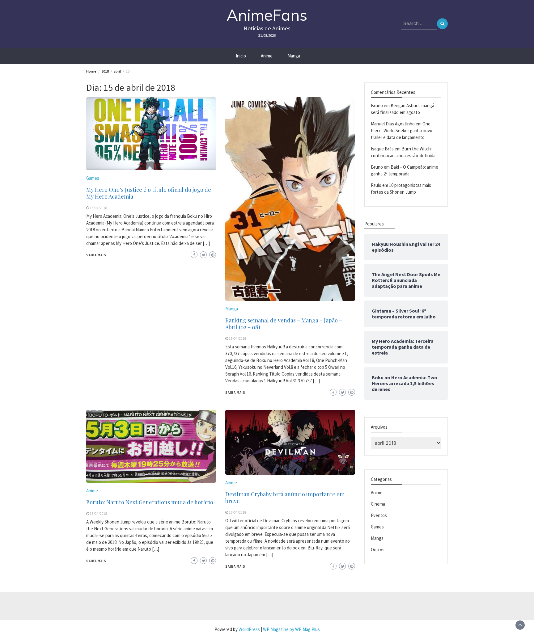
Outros (377, 550)
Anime (267, 56)
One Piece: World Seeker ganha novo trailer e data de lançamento (401, 130)
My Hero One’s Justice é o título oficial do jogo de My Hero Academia (148, 193)
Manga (293, 56)
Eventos (379, 515)
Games (92, 178)
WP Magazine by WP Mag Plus (291, 629)
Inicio (241, 56)
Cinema (378, 504)
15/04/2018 (98, 208)
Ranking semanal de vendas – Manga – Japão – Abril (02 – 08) (283, 324)
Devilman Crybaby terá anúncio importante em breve (285, 497)
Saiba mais (96, 255)
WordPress (249, 629)
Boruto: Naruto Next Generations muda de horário (149, 502)
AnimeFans (267, 15)
